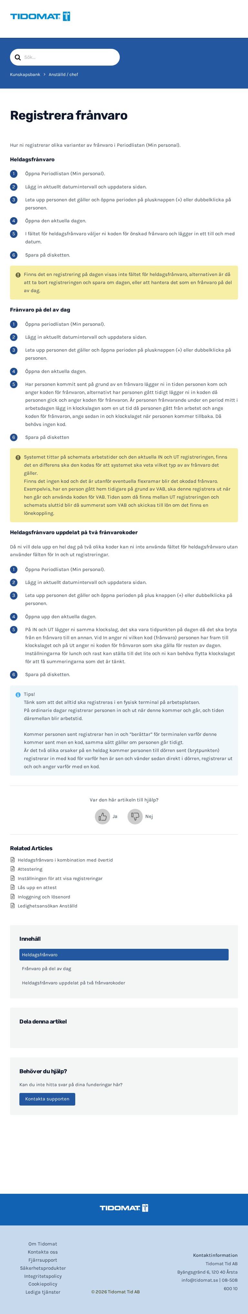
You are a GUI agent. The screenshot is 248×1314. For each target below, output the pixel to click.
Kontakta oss (43, 1252)
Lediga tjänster (43, 1292)
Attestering (30, 869)
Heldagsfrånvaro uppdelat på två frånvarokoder (73, 983)
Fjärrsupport (42, 1260)
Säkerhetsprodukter (43, 1268)
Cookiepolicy (42, 1284)
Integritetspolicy (43, 1276)
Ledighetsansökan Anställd (48, 906)
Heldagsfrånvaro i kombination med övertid (65, 860)
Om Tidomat (42, 1244)
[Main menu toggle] (231, 16)
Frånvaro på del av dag (46, 968)
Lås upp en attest (37, 887)
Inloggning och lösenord (44, 897)
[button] (106, 816)
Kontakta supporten (47, 1099)
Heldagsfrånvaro (39, 955)
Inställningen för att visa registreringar (60, 878)
